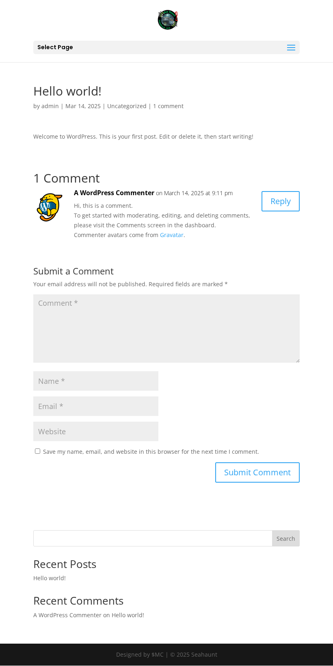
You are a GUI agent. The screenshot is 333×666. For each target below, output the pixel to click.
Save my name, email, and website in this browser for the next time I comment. (151, 451)
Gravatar (172, 235)
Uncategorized (127, 106)
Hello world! (49, 578)
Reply (280, 201)
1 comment (168, 106)
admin (50, 106)
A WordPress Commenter (114, 192)
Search (286, 538)
